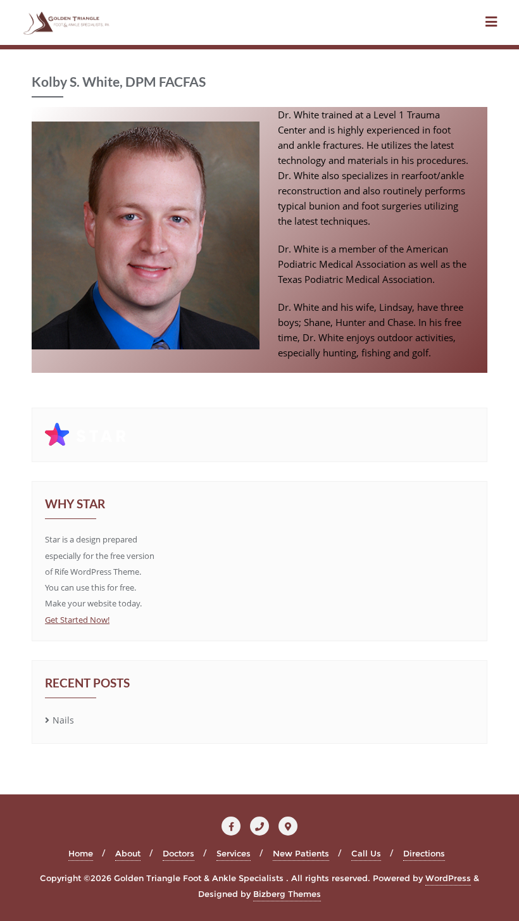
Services (233, 853)
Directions (424, 853)
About (128, 853)
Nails (63, 720)
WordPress (448, 878)
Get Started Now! (77, 619)
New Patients (301, 853)
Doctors (178, 853)
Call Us (366, 853)
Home (80, 853)
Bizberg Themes (287, 894)
